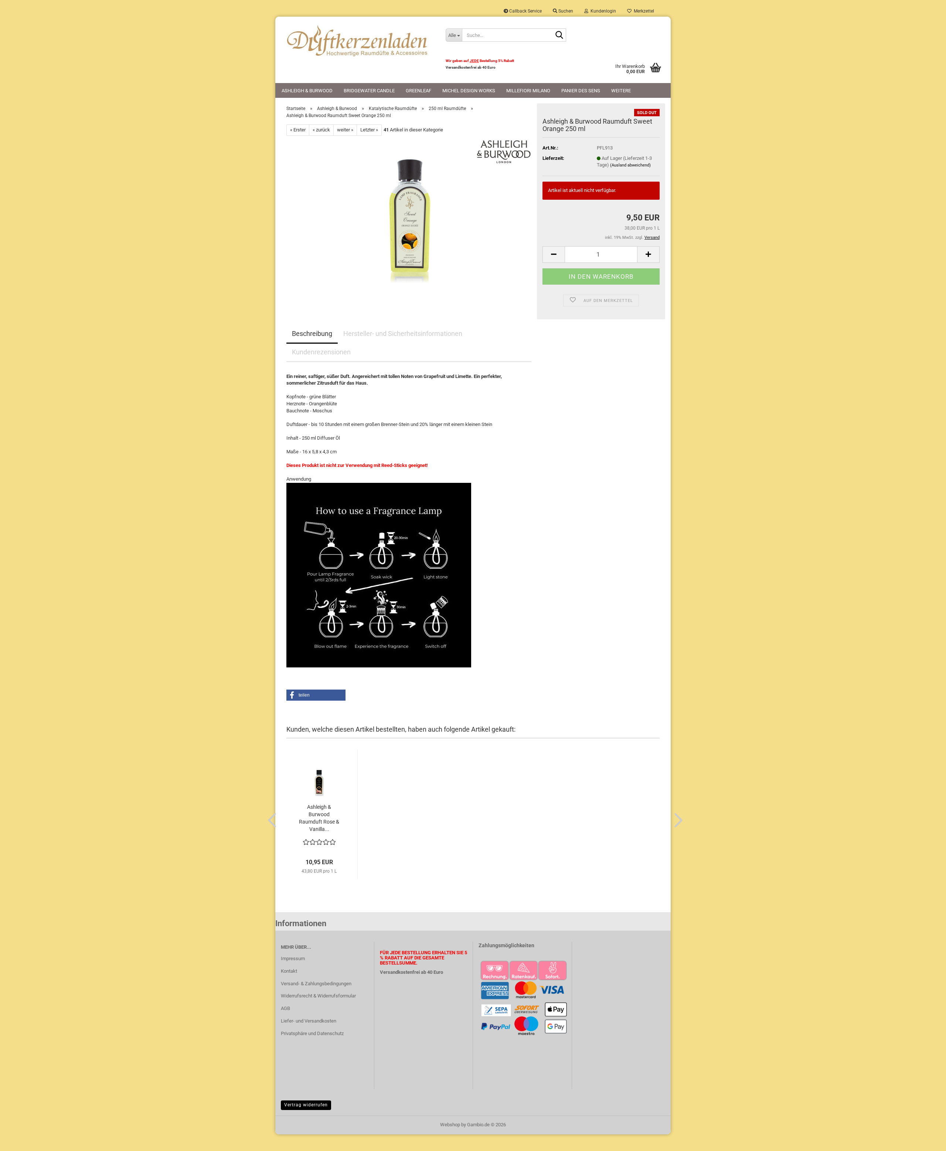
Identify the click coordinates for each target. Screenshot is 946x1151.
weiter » (345, 130)
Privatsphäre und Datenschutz (312, 1033)
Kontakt (289, 971)
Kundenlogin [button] (602, 11)
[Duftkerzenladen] (358, 41)
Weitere (621, 90)
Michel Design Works (468, 90)
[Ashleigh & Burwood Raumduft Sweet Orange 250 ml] (409, 218)
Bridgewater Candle (369, 90)
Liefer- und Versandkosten (308, 1021)
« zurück (321, 130)
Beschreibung (312, 333)
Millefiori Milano (528, 90)
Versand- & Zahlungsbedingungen (316, 983)
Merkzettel (643, 11)
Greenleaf (418, 90)
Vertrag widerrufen (306, 1104)
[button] (553, 254)
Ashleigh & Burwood (307, 90)
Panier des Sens (580, 90)
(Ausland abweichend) (630, 165)
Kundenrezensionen (321, 352)
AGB (285, 1008)
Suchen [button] (565, 11)
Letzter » (369, 130)
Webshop (450, 1124)
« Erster (298, 130)
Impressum (293, 958)
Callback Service (525, 11)
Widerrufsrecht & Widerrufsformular (318, 996)
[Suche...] (559, 35)
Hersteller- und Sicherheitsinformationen (402, 333)
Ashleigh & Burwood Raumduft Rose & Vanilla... (319, 818)
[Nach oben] (926, 1140)
